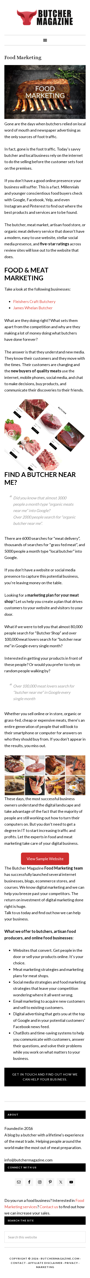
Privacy (71, 1263)
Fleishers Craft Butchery (34, 301)
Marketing (45, 1267)
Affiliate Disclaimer (45, 1263)
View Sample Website (45, 858)
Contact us (49, 1206)
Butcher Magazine (45, 17)
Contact (18, 1263)
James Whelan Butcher (33, 307)
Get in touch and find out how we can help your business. (45, 1076)
